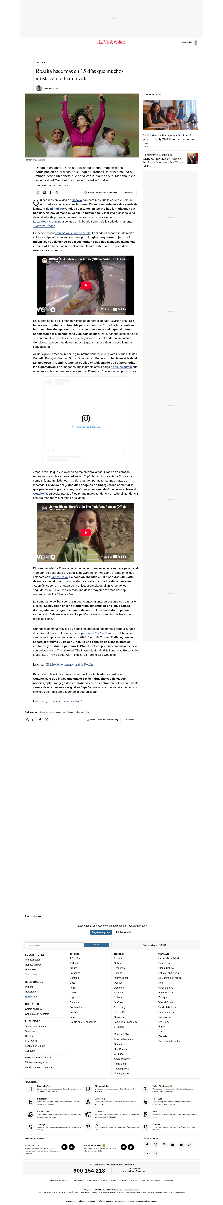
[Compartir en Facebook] (50, 192)
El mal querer (59, 208)
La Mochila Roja (167, 1007)
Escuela (162, 1036)
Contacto (30, 1050)
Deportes (119, 987)
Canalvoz (123, 1181)
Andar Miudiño (122, 1058)
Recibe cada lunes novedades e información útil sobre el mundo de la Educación (58, 1101)
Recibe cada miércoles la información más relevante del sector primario (115, 1101)
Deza (72, 982)
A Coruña (75, 958)
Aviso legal (70, 1201)
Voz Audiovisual (92, 1181)
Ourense (74, 1002)
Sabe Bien (164, 963)
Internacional (121, 977)
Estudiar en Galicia (168, 973)
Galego (162, 945)
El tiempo (119, 1026)
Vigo (72, 1017)
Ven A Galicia (165, 992)
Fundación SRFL (78, 1181)
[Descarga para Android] (72, 1147)
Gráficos (118, 1002)
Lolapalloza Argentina (47, 221)
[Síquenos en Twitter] (155, 1144)
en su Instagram (121, 366)
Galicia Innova (166, 1012)
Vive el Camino (166, 1002)
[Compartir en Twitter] (57, 192)
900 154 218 (89, 1170)
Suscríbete (31, 974)
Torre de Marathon (123, 1039)
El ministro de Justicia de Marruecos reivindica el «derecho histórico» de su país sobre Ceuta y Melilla (163, 160)
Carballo (74, 977)
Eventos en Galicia (35, 1045)
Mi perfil (29, 986)
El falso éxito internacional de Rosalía (69, 664)
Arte (87, 712)
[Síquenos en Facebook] (147, 1144)
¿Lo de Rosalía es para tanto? (64, 701)
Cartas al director (34, 1009)
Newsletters (31, 991)
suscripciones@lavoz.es (133, 1171)
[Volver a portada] (111, 42)
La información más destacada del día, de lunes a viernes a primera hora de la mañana (59, 1088)
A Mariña (74, 963)
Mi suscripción (33, 959)
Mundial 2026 (121, 1034)
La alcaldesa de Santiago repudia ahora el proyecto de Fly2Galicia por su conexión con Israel (169, 139)
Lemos (73, 992)
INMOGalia (31, 1040)
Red (160, 982)
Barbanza (75, 973)
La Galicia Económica (126, 1022)
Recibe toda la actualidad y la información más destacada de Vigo (117, 1127)
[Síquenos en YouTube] (181, 1144)
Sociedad (119, 992)
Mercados (163, 1021)
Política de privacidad (86, 1201)
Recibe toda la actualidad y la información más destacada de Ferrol (174, 1114)
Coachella (40, 493)
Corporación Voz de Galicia (59, 1181)
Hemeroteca (31, 969)
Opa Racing (120, 1049)
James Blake (59, 577)
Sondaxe (114, 1181)
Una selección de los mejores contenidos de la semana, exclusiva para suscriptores (172, 1088)
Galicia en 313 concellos (83, 1022)
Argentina (60, 712)
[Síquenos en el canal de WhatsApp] (147, 1153)
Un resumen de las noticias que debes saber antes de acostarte (115, 1088)
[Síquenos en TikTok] (189, 1144)
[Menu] (27, 42)
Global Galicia (166, 968)
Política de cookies (105, 1201)
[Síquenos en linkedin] (172, 1144)
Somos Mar (120, 1012)
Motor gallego (121, 1073)
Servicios (30, 1031)
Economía (119, 968)
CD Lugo (119, 1054)
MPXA (157, 1181)
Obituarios (119, 1017)
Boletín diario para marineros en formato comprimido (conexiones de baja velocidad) (171, 1101)
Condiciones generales (124, 1201)
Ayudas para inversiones (38, 1067)
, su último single (73, 233)
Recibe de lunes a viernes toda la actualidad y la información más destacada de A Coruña (117, 1114)
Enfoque (162, 997)
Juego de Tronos (44, 226)
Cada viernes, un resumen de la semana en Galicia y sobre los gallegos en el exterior (59, 1114)
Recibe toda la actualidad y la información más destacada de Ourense (174, 1127)
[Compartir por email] (44, 192)
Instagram (78, 712)
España (118, 973)
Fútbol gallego (121, 1068)
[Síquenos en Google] (155, 1153)
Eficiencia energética (36, 1062)
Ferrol (73, 987)
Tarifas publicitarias (35, 1026)
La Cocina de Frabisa (170, 977)
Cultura (118, 997)
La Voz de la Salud (168, 958)
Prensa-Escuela (147, 1181)
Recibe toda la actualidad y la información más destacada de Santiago (59, 1127)
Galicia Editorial (168, 1181)
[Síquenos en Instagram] (164, 1144)
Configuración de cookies (146, 1201)
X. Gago (146, 147)
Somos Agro (120, 1007)
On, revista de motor (169, 1041)
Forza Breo (120, 1063)
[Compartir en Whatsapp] (38, 192)
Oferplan (29, 1036)
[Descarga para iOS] (64, 1147)
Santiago (74, 1012)
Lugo (72, 997)
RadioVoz (104, 1181)
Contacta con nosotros (37, 1014)
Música (69, 712)
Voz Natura (134, 1181)
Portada (118, 958)
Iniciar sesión (124, 932)
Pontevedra (76, 1007)
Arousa (73, 968)
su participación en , (92, 633)
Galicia (118, 963)
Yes (160, 1031)
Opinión (118, 982)
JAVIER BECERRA (51, 88)
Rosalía (77, 200)
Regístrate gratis (101, 932)
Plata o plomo (165, 987)
